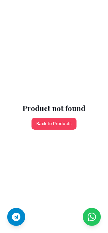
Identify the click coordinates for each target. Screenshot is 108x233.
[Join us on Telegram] (16, 217)
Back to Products (54, 123)
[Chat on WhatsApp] (92, 214)
